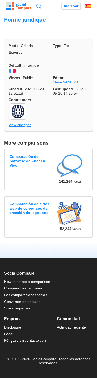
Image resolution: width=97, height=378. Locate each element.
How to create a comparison (27, 282)
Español (88, 6)
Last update (63, 89)
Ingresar (71, 6)
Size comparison (17, 308)
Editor (58, 78)
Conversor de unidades (23, 301)
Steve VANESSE (66, 82)
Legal (8, 334)
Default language (24, 65)
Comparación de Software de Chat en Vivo (27, 161)
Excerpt (15, 52)
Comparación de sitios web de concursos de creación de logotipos (29, 208)
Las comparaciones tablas (25, 295)
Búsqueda (38, 6)
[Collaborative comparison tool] (19, 6)
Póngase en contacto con (25, 340)
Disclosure (12, 327)
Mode (13, 46)
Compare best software (23, 288)
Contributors (20, 100)
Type (57, 46)
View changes (20, 125)
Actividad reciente (71, 327)
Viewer (14, 78)
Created (15, 89)
